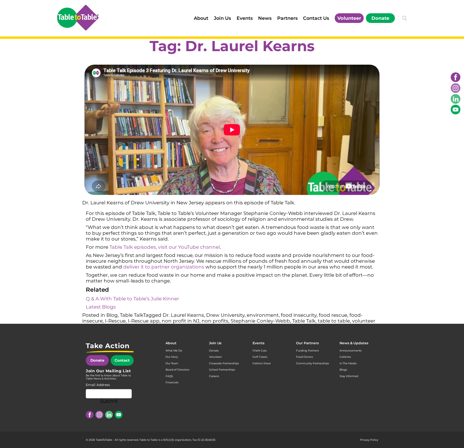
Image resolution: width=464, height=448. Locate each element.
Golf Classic (260, 356)
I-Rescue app (144, 321)
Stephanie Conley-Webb (260, 321)
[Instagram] (455, 88)
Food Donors (304, 356)
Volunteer (349, 18)
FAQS (169, 376)
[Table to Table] (78, 17)
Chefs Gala (260, 350)
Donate (380, 18)
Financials (172, 382)
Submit (109, 401)
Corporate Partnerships (224, 363)
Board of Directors (177, 369)
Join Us (222, 18)
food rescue (333, 315)
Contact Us (316, 18)
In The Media (348, 363)
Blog (112, 315)
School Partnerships (222, 369)
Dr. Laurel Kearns (183, 315)
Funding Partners (307, 350)
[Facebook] (455, 77)
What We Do (174, 350)
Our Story (172, 356)
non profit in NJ (180, 321)
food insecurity (299, 315)
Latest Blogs (101, 307)
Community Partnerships (312, 363)
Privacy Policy (369, 439)
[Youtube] (455, 109)
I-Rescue (115, 321)
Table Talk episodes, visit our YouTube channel (164, 247)
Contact (122, 360)
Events (245, 18)
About (201, 18)
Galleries (345, 356)
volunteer (363, 321)
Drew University (225, 315)
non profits (215, 321)
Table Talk (131, 315)
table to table (334, 321)
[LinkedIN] (455, 99)
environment (263, 315)
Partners (287, 18)
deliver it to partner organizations (163, 267)
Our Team (172, 363)
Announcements (351, 350)
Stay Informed (349, 376)
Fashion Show (262, 363)
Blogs (343, 369)
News (265, 18)
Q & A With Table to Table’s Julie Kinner (132, 299)
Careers (214, 376)
